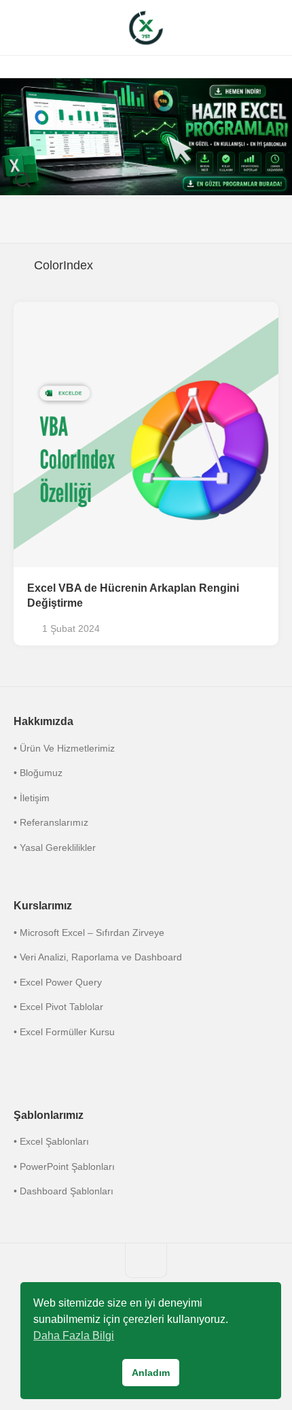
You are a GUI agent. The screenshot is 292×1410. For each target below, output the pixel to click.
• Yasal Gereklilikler (55, 847)
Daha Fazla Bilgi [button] (73, 1335)
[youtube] (200, 221)
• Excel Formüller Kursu (64, 1031)
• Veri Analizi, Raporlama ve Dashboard (98, 957)
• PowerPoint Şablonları (64, 1166)
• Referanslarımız (51, 822)
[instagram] (91, 221)
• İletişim (32, 797)
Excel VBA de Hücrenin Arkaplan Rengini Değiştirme (133, 595)
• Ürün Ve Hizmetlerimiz (64, 748)
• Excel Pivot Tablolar (58, 1006)
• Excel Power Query (58, 982)
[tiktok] (146, 221)
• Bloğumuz (38, 772)
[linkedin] (173, 221)
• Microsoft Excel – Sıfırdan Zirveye (89, 932)
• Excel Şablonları (51, 1141)
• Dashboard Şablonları (63, 1191)
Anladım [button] (151, 1372)
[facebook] (118, 221)
